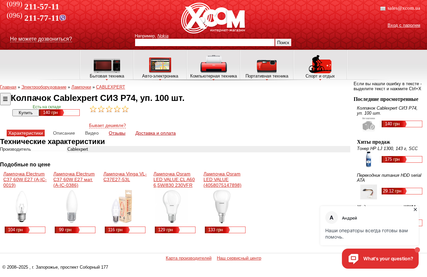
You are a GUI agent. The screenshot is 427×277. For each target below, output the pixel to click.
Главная (8, 87)
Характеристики (25, 133)
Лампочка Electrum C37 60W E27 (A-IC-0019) (25, 179)
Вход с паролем (404, 25)
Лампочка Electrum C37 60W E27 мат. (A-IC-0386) (74, 179)
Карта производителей (188, 258)
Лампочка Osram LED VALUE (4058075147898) (222, 179)
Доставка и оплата (155, 133)
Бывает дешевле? (107, 125)
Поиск (283, 42)
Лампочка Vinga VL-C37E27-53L (125, 176)
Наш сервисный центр (239, 258)
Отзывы (117, 133)
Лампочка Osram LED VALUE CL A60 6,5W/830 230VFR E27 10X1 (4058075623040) (174, 185)
